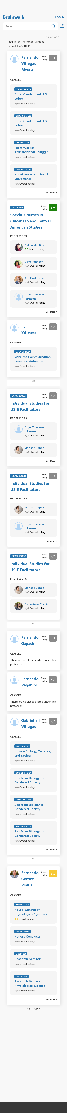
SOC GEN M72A (23, 773)
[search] (27, 26)
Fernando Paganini (30, 682)
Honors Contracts (27, 936)
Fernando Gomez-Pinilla (30, 879)
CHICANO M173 (23, 169)
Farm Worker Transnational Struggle (31, 150)
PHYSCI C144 (22, 904)
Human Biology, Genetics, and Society (32, 753)
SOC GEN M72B (23, 826)
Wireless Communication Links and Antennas (32, 359)
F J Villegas (28, 329)
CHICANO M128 (23, 116)
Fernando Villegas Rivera (30, 64)
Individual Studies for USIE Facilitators (30, 407)
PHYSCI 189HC (23, 931)
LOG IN (59, 17)
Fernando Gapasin (30, 641)
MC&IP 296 (21, 953)
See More (50, 192)
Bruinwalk (13, 17)
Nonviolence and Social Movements (31, 176)
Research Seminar (27, 959)
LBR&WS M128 (23, 89)
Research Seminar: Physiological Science (29, 983)
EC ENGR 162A (23, 351)
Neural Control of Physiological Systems (30, 912)
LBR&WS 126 (22, 142)
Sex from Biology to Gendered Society (29, 780)
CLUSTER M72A (23, 799)
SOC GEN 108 (22, 746)
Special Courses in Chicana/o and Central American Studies (30, 221)
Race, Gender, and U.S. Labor (30, 96)
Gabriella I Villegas (30, 724)
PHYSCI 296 (21, 976)
